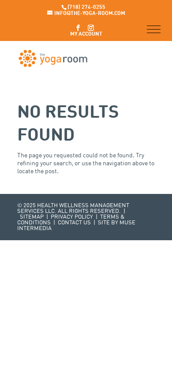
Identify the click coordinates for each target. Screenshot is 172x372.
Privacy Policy (72, 217)
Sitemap (32, 217)
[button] (153, 29)
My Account (86, 34)
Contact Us (74, 223)
